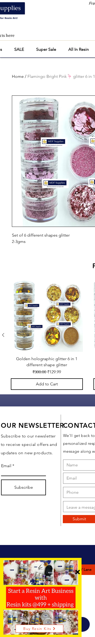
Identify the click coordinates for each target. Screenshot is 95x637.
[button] (77, 572)
